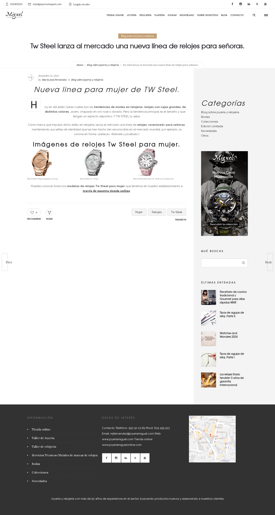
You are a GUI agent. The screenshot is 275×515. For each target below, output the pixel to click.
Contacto (237, 14)
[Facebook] (232, 4)
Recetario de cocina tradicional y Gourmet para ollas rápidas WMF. (233, 297)
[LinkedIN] (249, 4)
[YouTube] (265, 4)
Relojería (146, 14)
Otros (204, 135)
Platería (160, 14)
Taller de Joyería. (43, 438)
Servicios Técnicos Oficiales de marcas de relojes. (65, 455)
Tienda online (115, 14)
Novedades (209, 131)
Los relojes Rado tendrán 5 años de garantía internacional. (232, 379)
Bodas (205, 117)
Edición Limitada (212, 126)
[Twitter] (257, 4)
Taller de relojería (44, 446)
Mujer (139, 212)
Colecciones (209, 121)
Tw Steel (176, 212)
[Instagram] (240, 4)
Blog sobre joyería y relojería (103, 65)
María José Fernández (54, 79)
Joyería (132, 14)
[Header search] (254, 14)
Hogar (172, 14)
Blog (224, 14)
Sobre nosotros (207, 14)
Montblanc (187, 14)
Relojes (157, 212)
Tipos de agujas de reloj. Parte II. (232, 314)
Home (80, 65)
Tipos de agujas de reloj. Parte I (232, 355)
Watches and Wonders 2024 (229, 334)
